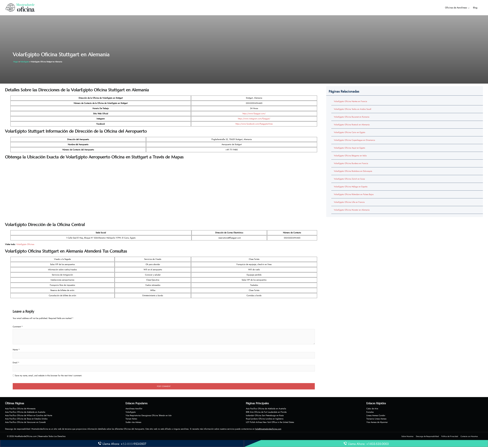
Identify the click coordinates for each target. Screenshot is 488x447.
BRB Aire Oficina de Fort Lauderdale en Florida (266, 412)
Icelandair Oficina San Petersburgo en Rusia (265, 415)
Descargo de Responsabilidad (427, 436)
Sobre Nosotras (407, 436)
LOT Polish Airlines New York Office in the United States (270, 422)
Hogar (15, 61)
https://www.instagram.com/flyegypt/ (254, 118)
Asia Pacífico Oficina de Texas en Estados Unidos (26, 418)
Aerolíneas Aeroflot (134, 408)
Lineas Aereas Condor (375, 415)
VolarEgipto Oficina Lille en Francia (349, 202)
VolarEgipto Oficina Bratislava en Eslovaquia (353, 171)
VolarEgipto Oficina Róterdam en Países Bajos (353, 194)
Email (16, 362)
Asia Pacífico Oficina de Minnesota (20, 408)
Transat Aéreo (131, 418)
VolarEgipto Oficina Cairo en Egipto (349, 132)
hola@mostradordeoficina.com (268, 428)
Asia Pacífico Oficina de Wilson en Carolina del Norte (28, 415)
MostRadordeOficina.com (26, 436)
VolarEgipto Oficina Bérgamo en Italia (350, 155)
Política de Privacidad (449, 436)
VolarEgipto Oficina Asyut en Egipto (349, 147)
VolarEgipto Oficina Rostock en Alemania (352, 124)
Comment (18, 326)
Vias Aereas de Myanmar (377, 422)
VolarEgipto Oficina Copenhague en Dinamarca (354, 140)
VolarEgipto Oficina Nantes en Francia (350, 101)
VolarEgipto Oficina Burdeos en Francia (351, 163)
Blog (475, 7)
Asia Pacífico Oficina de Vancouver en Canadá (25, 422)
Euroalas (370, 412)
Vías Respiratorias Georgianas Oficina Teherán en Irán (149, 415)
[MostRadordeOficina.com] (20, 7)
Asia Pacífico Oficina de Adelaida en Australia (25, 412)
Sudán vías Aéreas (133, 422)
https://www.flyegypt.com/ (254, 113)
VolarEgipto (24, 61)
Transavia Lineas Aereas (376, 418)
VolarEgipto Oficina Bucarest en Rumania (351, 116)
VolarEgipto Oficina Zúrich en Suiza (349, 178)
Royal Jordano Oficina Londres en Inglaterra (264, 418)
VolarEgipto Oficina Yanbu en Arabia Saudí (352, 109)
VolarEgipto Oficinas (25, 244)
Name (16, 349)
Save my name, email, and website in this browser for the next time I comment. (48, 375)
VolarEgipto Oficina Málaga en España (350, 186)
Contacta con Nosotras (469, 436)
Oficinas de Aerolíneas (456, 7)
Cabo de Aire (372, 408)
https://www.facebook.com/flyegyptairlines (254, 123)
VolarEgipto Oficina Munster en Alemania (352, 209)
